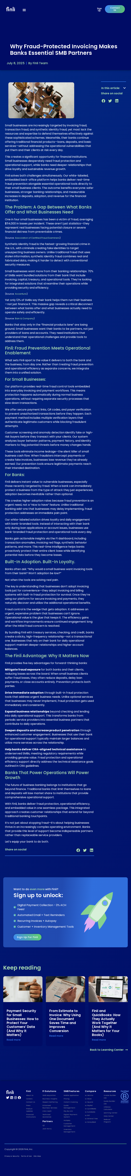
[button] (78, 850)
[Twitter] (8, 1097)
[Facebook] (19, 1097)
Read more (13, 1039)
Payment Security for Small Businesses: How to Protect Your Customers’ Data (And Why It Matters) (23, 1023)
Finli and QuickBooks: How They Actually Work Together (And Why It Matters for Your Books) (106, 1023)
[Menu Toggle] (24, 10)
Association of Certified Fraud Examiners (37, 237)
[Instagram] (15, 1097)
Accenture (21, 293)
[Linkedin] (11, 1097)
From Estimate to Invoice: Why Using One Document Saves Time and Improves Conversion (65, 1021)
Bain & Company (24, 318)
